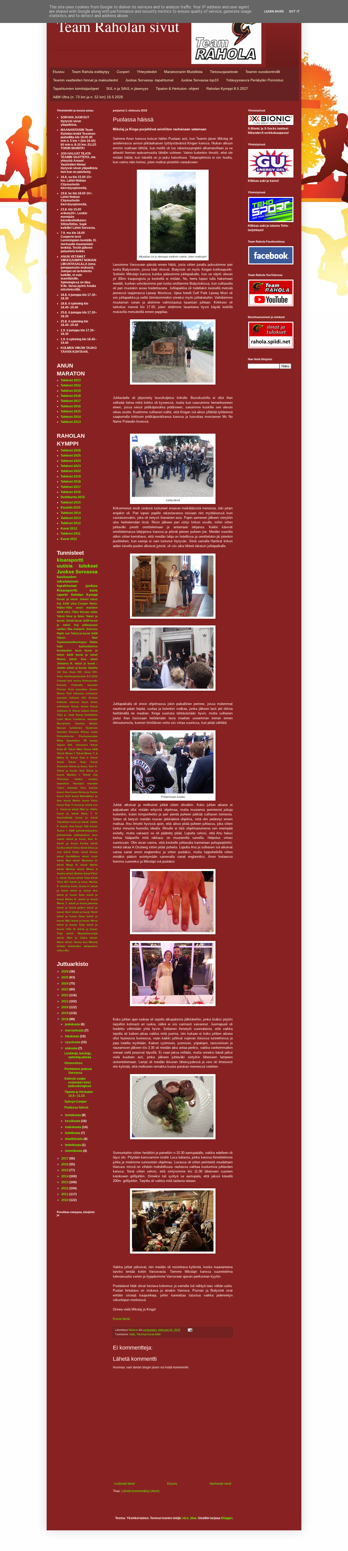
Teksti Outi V (79, 757)
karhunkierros (88, 646)
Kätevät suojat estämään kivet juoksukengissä (77, 1082)
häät (132, 1334)
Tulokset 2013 (71, 422)
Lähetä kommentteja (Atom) (140, 1491)
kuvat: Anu (67, 826)
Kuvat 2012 (69, 528)
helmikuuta (73, 1145)
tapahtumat (67, 586)
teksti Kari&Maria (68, 856)
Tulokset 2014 (71, 417)
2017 (65, 1158)
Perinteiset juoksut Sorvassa (78, 1070)
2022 (65, 995)
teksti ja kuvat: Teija (71, 924)
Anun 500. (91, 672)
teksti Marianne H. (85, 860)
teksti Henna (89, 852)
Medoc (93, 723)
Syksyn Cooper (75, 1101)
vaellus (61, 629)
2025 (65, 977)
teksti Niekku (74, 873)
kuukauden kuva (69, 650)
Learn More (274, 11)
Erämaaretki (90, 680)
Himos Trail (64, 693)
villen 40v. (63, 950)
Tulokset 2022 (71, 385)
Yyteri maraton (67, 787)
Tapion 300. (65, 744)
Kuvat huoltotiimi (87, 714)
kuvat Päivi (90, 800)
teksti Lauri (90, 856)
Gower (93, 689)
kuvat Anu (63, 792)
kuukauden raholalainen (67, 579)
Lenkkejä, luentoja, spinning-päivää (77, 1055)
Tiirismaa (63, 779)
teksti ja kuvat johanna (83, 903)
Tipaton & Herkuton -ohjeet (177, 88)
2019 (65, 1013)
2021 (65, 1001)
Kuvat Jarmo (79, 706)
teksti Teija (83, 877)
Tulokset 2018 (71, 396)
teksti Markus (66, 869)
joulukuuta (73, 1024)
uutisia (65, 566)
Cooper (83, 603)
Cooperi (123, 72)
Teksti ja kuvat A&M (148, 1334)
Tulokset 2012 (71, 523)
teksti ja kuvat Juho (71, 894)
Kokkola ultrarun (68, 702)
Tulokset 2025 (71, 455)
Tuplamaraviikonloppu (72, 642)
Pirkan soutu (89, 731)
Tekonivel (82, 744)
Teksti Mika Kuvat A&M (83, 749)
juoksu (92, 586)
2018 (65, 1019)
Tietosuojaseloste (224, 72)
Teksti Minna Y (66, 753)
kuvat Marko (72, 800)
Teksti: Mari (77, 637)
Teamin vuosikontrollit (262, 72)
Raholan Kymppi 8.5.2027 (227, 88)
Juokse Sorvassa (77, 571)
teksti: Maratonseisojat (82, 933)
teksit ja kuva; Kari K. (82, 839)
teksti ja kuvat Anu (84, 890)
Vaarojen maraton (85, 783)
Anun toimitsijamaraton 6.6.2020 (77, 676)
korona (93, 787)
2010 (65, 1200)
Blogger (226, 1518)
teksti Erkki (71, 852)
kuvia (94, 590)
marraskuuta (75, 1030)
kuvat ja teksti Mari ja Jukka (79, 809)
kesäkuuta (73, 1121)
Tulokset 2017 (71, 401)
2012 (65, 1188)
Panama (74, 731)
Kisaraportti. (67, 590)
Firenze (61, 689)
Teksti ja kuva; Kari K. (83, 766)
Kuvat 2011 (69, 539)
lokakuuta (72, 1036)
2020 (65, 1007)
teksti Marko (89, 864)
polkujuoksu (81, 835)
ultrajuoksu (91, 946)
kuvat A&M (82, 620)
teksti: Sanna (73, 942)
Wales (94, 642)
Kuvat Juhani (81, 710)
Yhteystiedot (147, 72)
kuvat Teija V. (65, 804)
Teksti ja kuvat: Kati (70, 770)
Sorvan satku (89, 611)
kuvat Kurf (63, 796)
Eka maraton (76, 629)
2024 (65, 983)
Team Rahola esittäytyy (90, 72)
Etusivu (58, 72)
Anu (65, 672)
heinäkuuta (73, 1115)
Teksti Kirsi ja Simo (70, 616)
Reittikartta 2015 (73, 497)
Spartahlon (73, 740)
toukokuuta (73, 1127)
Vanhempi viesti (220, 1483)
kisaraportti (70, 560)
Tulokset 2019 (71, 391)
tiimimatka (74, 946)
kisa (83, 787)
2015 (65, 1170)
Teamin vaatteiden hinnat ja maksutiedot (85, 80)
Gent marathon (78, 689)
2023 (65, 989)
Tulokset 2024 (71, 461)
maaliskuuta (74, 1139)
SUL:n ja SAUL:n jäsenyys (127, 88)
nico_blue (189, 1518)
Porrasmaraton (88, 736)
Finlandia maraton (84, 685)
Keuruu (93, 697)
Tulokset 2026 (71, 450)
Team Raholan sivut (118, 26)
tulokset (88, 566)
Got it (294, 11)
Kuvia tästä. (122, 1319)
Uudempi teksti (124, 1483)
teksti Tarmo (67, 877)
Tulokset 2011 (71, 533)
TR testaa (90, 740)
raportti (62, 595)
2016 (65, 1164)
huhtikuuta (73, 1133)
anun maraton (87, 607)
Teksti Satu (77, 762)
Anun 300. (76, 672)
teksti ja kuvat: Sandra (82, 667)
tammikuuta (74, 1151)
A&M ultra (70, 603)
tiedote (61, 946)
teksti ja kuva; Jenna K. (75, 886)
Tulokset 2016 (71, 406)
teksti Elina (73, 847)
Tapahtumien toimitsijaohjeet (76, 88)
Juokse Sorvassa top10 (200, 80)
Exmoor (61, 685)
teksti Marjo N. (67, 864)
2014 (65, 1176)
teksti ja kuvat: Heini (85, 912)
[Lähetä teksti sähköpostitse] (189, 1329)
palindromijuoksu (87, 830)
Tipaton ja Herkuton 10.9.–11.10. (78, 1093)
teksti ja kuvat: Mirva (84, 920)
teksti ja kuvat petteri (71, 907)
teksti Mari (64, 860)
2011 (65, 1194)
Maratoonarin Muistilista (183, 72)
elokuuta (71, 1048)
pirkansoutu (64, 835)
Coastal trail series (69, 680)
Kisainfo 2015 (71, 507)
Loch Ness (64, 719)
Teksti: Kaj (90, 774)
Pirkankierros (65, 736)
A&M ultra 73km (68, 611)
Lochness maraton (85, 719)
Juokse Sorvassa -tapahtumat (149, 80)
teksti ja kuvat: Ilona (71, 916)
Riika (60, 740)
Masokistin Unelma (71, 723)
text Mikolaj (90, 942)
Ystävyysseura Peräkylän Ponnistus (254, 80)
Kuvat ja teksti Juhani (73, 599)
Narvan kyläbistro (69, 727)
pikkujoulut (90, 624)
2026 (65, 971)
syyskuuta (73, 1042)
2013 (65, 1182)
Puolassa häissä (76, 1107)
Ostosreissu (73, 1063)
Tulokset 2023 (71, 380)
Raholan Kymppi (84, 595)
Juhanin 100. (77, 697)
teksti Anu (77, 659)
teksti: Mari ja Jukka (72, 937)
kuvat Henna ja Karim (84, 792)
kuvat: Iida (82, 826)
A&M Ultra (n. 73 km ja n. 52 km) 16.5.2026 (88, 97)
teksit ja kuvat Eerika (72, 843)
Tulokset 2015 (71, 411)
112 (59, 672)
